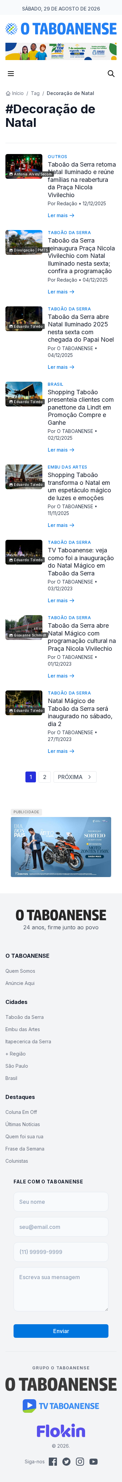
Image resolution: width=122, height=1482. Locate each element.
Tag (35, 93)
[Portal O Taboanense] (61, 1384)
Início (18, 93)
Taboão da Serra (69, 232)
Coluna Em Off (21, 1112)
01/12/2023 (60, 664)
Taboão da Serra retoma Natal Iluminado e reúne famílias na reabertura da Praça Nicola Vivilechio (82, 179)
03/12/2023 (60, 588)
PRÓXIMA (70, 777)
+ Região (15, 1054)
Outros (57, 156)
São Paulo (16, 1066)
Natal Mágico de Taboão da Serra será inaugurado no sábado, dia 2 (80, 712)
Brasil (56, 384)
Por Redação (63, 203)
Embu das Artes (67, 467)
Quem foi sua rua (24, 1136)
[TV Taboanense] (61, 1406)
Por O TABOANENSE (71, 348)
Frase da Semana (24, 1149)
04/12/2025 (95, 280)
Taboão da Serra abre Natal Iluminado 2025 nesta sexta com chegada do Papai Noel (81, 328)
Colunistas (16, 1161)
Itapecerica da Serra (28, 1041)
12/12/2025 (94, 203)
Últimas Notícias (22, 1124)
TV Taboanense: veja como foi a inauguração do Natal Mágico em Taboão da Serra (81, 562)
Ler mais (58, 215)
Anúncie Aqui (20, 983)
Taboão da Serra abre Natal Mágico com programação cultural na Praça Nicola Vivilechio (82, 637)
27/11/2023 (60, 739)
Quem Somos (20, 971)
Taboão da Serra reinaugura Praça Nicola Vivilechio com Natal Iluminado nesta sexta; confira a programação (81, 255)
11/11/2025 (58, 513)
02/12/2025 (60, 438)
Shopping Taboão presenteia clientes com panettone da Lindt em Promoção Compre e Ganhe (81, 407)
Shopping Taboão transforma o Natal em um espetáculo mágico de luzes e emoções (79, 486)
